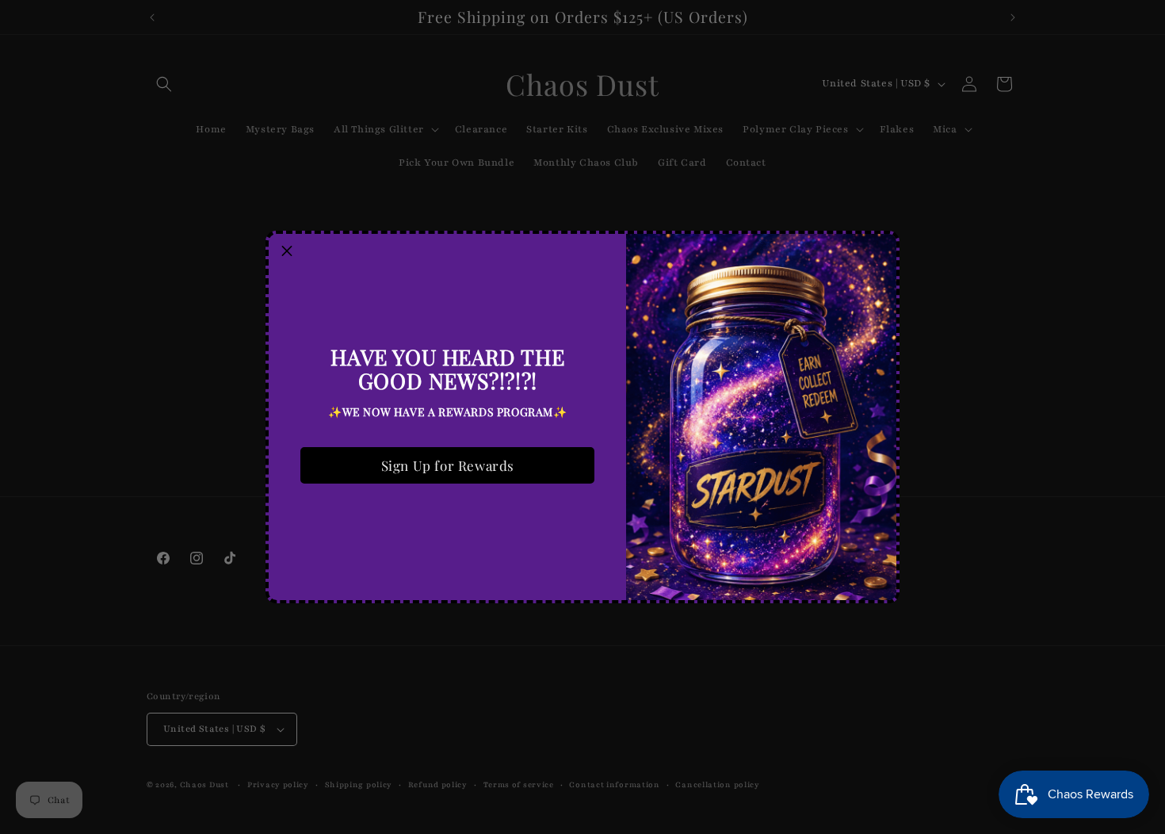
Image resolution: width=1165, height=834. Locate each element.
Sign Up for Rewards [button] (447, 465)
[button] (287, 252)
